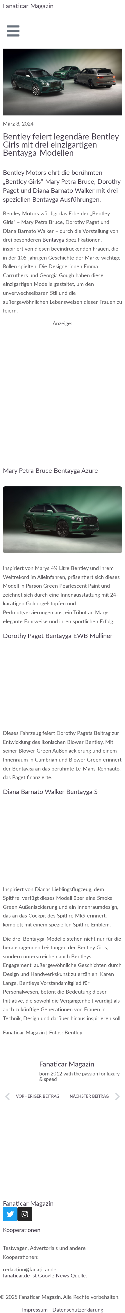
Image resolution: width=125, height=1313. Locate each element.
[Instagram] (24, 1214)
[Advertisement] (62, 391)
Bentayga (53, 240)
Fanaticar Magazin (28, 6)
